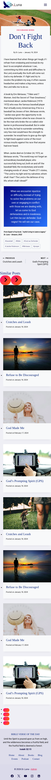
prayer (36, 246)
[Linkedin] (39, 776)
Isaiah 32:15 (25, 749)
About (21, 755)
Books (31, 755)
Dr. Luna (19, 52)
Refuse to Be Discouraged (22, 375)
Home (11, 755)
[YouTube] (25, 776)
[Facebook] (12, 776)
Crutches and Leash (12, 260)
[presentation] (27, 301)
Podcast (25, 759)
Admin (34, 769)
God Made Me (15, 428)
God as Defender (31, 241)
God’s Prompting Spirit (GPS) (40, 261)
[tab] (6, 710)
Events (15, 759)
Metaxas (26, 246)
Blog (40, 755)
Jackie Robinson (12, 246)
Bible (18, 241)
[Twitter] (19, 776)
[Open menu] (45, 4)
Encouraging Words (25, 30)
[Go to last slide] (5, 280)
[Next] (16, 280)
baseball (9, 241)
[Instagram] (32, 776)
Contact (35, 759)
